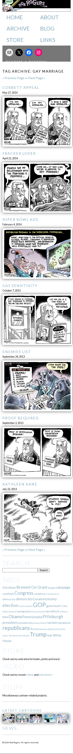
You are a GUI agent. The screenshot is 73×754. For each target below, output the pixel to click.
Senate (43, 629)
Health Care (60, 606)
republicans (16, 628)
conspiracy (40, 593)
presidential (24, 622)
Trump (38, 634)
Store (15, 40)
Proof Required (20, 418)
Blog (47, 28)
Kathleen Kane (19, 484)
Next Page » (36, 78)
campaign (63, 587)
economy (50, 599)
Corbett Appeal (20, 87)
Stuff (13, 687)
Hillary (5, 611)
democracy (9, 599)
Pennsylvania (32, 617)
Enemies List (16, 352)
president (9, 623)
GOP (39, 604)
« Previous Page (13, 78)
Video (13, 666)
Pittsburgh (53, 616)
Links (47, 40)
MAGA (54, 611)
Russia (34, 629)
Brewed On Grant (31, 587)
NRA (5, 617)
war (49, 635)
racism (52, 622)
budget (51, 587)
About (49, 17)
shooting (51, 629)
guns (49, 606)
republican (64, 622)
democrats (24, 599)
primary (36, 623)
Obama (15, 616)
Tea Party (13, 635)
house (13, 611)
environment (26, 606)
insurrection (39, 611)
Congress (23, 593)
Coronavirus (52, 594)
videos (30, 674)
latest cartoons (22, 710)
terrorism (24, 635)
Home (14, 17)
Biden (12, 587)
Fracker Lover (19, 153)
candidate (8, 593)
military (64, 611)
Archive (18, 28)
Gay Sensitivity (20, 286)
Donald (37, 599)
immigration (24, 611)
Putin (43, 622)
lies (48, 611)
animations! (46, 674)
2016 (5, 587)
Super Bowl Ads (20, 219)
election (10, 605)
